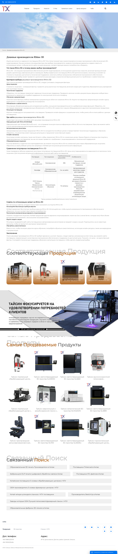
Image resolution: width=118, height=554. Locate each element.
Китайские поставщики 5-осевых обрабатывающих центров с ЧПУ (38, 481)
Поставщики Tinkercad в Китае (86, 467)
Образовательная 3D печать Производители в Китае (32, 467)
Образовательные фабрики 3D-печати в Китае (29, 508)
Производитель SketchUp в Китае (86, 494)
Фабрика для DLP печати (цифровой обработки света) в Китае (36, 474)
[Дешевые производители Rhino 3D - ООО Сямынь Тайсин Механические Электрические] (8, 8)
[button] (108, 271)
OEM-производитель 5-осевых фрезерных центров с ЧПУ (34, 488)
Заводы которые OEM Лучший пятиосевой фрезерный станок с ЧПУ (39, 501)
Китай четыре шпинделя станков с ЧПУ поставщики (32, 494)
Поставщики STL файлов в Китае (90, 474)
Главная (4, 50)
